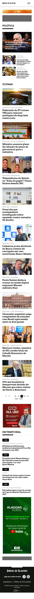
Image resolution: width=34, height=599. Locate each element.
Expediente (7, 582)
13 (25, 396)
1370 (20, 399)
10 (15, 396)
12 (21, 396)
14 (28, 396)
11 (18, 396)
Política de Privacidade (22, 582)
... (12, 396)
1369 (16, 399)
